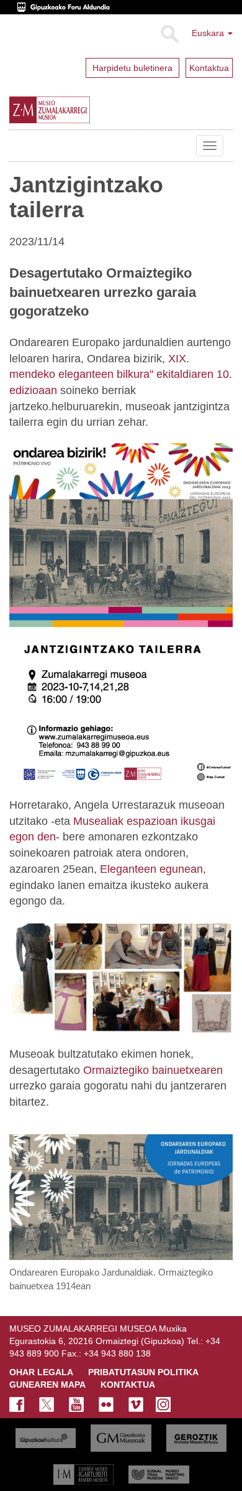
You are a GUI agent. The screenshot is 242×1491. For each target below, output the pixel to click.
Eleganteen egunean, (153, 869)
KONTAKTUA (128, 1385)
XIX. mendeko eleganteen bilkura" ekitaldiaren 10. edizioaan (120, 374)
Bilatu (169, 34)
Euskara (209, 33)
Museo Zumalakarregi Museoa (18, 145)
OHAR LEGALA (41, 1372)
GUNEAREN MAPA (47, 1385)
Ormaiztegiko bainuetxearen (153, 1070)
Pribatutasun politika (143, 1372)
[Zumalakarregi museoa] (76, 109)
